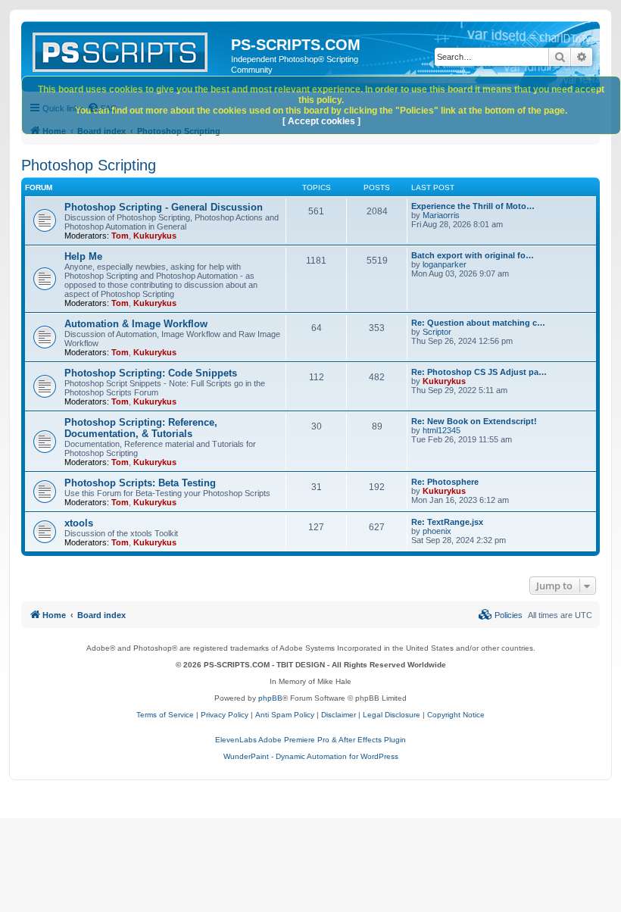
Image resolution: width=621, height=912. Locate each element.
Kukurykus (154, 235)
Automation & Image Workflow (136, 324)
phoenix (437, 531)
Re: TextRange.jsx (447, 521)
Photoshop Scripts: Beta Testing (140, 483)
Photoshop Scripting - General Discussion (163, 207)
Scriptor (437, 331)
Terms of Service (165, 715)
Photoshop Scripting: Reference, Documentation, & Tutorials (140, 428)
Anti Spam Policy (284, 715)
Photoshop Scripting (88, 165)
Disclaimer (338, 715)
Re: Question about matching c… (478, 322)
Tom (120, 235)
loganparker (445, 264)
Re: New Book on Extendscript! (474, 421)
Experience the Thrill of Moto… (473, 206)
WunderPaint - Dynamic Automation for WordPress (310, 756)
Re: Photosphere (445, 481)
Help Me (83, 256)
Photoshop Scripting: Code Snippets (150, 373)
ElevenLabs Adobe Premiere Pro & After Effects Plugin (310, 740)
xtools (78, 523)
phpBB (270, 698)
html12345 (441, 430)
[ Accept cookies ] (321, 121)
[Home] (128, 49)
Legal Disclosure (391, 715)
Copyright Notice (456, 715)
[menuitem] (501, 615)
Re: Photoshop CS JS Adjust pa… (479, 371)
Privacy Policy (224, 715)
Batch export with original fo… (472, 255)
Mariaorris (441, 215)
